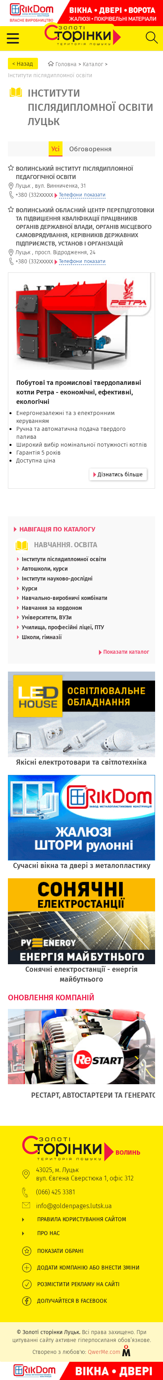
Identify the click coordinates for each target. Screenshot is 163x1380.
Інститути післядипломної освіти (64, 559)
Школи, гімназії (42, 637)
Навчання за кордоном (52, 608)
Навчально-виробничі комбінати (64, 598)
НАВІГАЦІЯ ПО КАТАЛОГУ (56, 529)
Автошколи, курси (45, 569)
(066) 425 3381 (55, 1192)
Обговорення (90, 149)
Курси (29, 588)
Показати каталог (125, 652)
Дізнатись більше (119, 474)
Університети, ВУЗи (47, 617)
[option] (81, 1058)
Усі (55, 149)
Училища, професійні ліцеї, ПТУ (63, 627)
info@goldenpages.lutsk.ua (74, 1206)
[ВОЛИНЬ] (81, 1140)
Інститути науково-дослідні (57, 578)
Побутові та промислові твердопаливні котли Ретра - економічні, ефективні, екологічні (78, 392)
